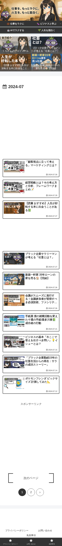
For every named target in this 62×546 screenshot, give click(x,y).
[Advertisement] (31, 123)
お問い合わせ (45, 530)
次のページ (30, 478)
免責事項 (31, 535)
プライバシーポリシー (16, 530)
